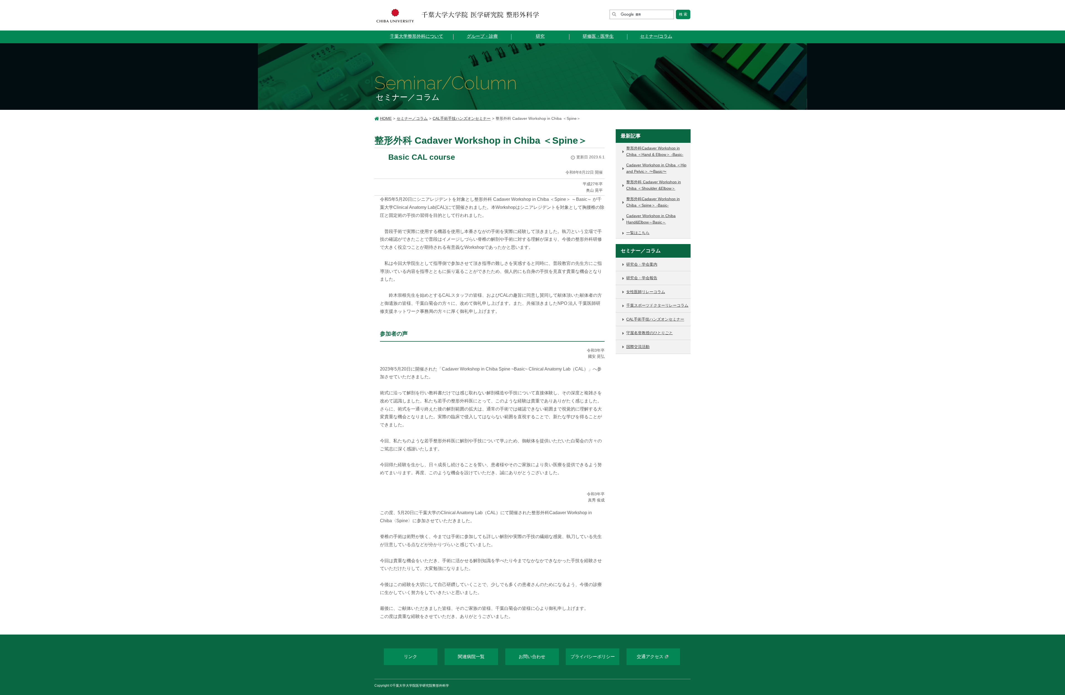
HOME (386, 118)
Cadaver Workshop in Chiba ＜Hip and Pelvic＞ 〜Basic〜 (656, 168)
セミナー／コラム (412, 118)
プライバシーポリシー (592, 656)
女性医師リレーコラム (645, 292)
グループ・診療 (482, 36)
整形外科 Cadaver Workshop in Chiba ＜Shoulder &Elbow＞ (653, 185)
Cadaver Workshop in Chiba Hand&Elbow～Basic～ (651, 219)
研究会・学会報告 (641, 278)
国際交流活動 (638, 346)
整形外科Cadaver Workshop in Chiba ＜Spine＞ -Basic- (653, 202)
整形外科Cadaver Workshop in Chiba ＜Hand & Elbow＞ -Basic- (654, 151)
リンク (410, 656)
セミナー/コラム (656, 36)
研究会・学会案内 (641, 264)
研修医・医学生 (598, 36)
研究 (540, 36)
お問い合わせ (532, 656)
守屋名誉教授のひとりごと (649, 333)
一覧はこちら (638, 232)
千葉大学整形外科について (416, 36)
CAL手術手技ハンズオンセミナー (462, 118)
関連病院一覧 (471, 656)
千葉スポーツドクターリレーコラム (657, 305)
